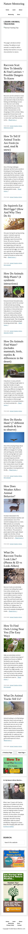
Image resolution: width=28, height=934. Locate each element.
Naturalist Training (8, 333)
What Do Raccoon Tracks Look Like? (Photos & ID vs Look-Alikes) (13, 559)
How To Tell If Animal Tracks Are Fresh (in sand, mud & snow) (12, 143)
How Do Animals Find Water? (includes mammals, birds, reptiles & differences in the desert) (13, 351)
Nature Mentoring (14, 3)
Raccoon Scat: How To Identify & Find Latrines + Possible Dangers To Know (14, 72)
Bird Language (7, 265)
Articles (20, 126)
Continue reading (8, 826)
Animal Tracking (14, 126)
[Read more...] (13, 120)
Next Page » (22, 752)
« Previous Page (7, 752)
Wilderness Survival (8, 127)
